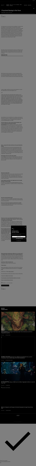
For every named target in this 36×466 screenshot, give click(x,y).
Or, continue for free (18, 240)
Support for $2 (19, 236)
